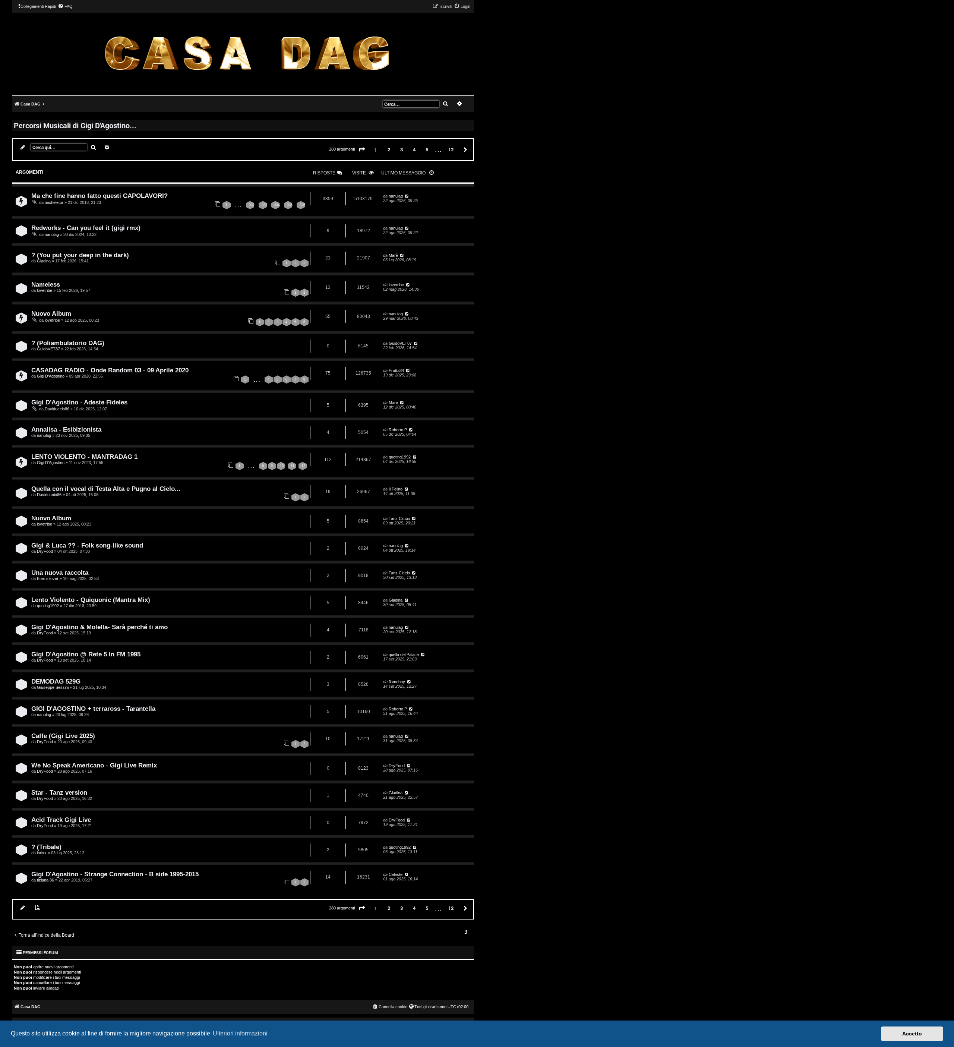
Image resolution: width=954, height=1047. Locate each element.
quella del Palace (404, 654)
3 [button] (401, 149)
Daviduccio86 (57, 409)
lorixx (42, 853)
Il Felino (395, 489)
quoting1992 (400, 457)
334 (277, 205)
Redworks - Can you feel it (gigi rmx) (85, 227)
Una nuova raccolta (59, 572)
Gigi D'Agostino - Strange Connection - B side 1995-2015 (115, 874)
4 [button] (414, 149)
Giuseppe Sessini (53, 687)
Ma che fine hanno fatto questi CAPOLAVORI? (99, 195)
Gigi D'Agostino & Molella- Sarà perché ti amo (99, 627)
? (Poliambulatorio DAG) (67, 343)
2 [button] (389, 149)
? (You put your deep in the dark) (80, 255)
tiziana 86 (45, 880)
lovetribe (44, 290)
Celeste (395, 874)
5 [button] (427, 149)
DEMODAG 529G (55, 681)
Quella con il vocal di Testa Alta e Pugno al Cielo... (105, 488)
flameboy (397, 681)
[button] (361, 150)
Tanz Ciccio (399, 518)
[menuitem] (65, 6)
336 (302, 205)
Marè (393, 255)
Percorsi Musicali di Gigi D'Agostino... (75, 125)
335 (290, 205)
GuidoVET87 (48, 349)
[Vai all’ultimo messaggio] (406, 196)
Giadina (44, 261)
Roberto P (398, 430)
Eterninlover (48, 578)
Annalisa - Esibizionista (66, 429)
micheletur (54, 202)
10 (282, 466)
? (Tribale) (46, 846)
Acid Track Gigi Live (61, 819)
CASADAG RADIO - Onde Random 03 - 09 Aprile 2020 (110, 370)
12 (303, 466)
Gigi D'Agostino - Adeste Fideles (79, 402)
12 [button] (451, 149)
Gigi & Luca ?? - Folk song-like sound (87, 545)
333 (264, 205)
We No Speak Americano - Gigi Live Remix (94, 765)
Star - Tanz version (59, 792)
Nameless (45, 284)
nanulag (396, 196)
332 (252, 205)
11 (292, 466)
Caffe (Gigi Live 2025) (63, 735)
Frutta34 (396, 370)
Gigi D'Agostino (50, 376)
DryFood (45, 551)
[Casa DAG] (247, 53)
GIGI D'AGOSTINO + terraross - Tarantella (93, 708)
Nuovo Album (51, 313)
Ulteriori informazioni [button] (240, 1033)
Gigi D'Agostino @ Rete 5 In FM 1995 (85, 654)
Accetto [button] (912, 1034)
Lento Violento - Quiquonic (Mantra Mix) (90, 599)
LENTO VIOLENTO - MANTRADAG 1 (84, 456)
